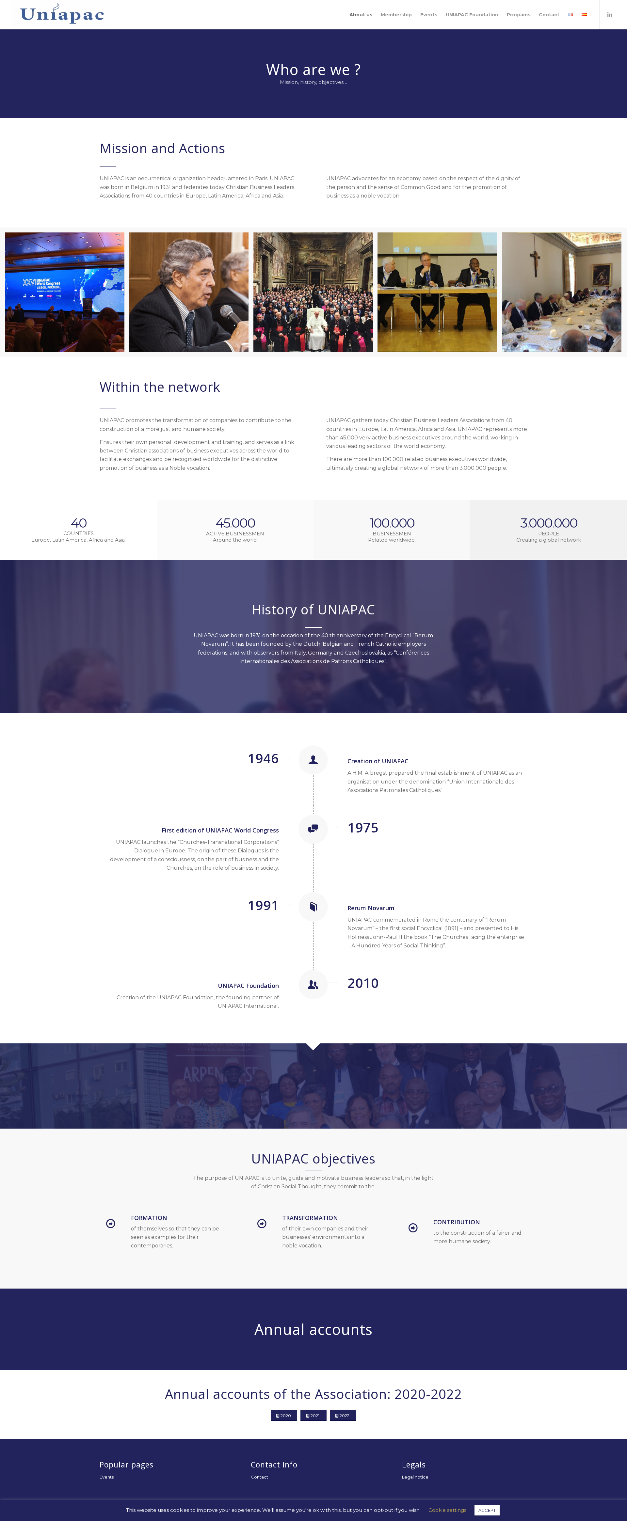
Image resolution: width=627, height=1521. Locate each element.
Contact (259, 1477)
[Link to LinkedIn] (610, 14)
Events (107, 1477)
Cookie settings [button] (447, 1510)
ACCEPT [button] (487, 1510)
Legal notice (415, 1477)
